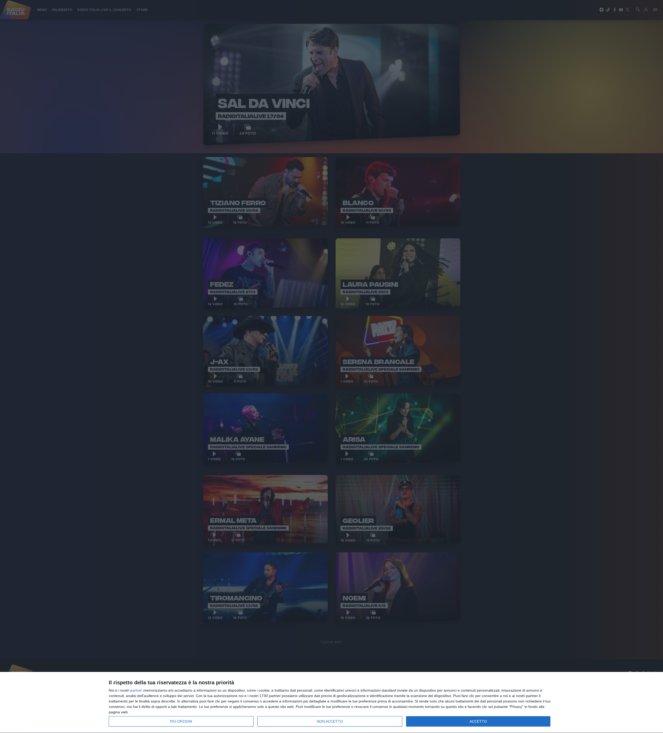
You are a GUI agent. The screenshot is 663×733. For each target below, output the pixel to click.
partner (136, 690)
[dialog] (331, 702)
